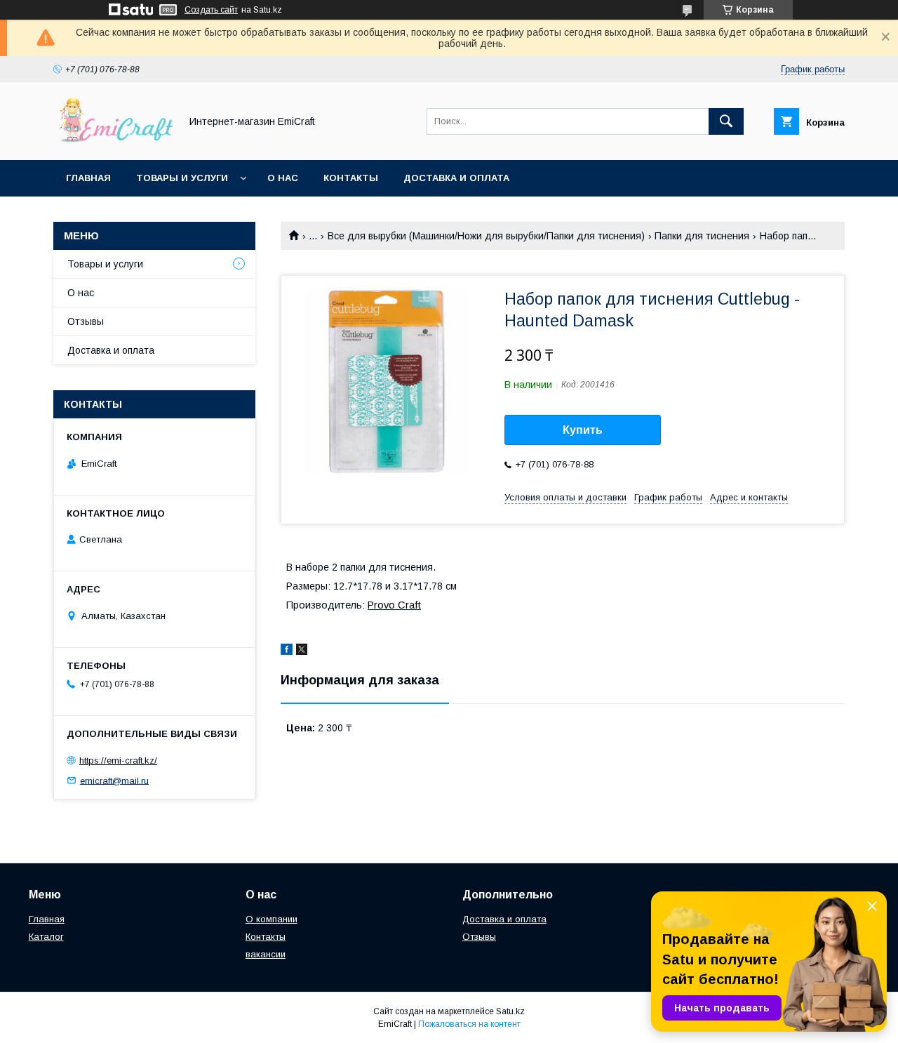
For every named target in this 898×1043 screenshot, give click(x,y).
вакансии (266, 954)
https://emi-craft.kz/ (118, 760)
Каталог (46, 936)
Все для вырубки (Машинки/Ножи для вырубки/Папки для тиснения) (486, 235)
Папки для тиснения (702, 235)
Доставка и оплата (456, 178)
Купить (583, 430)
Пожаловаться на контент (469, 1024)
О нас (282, 178)
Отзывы (85, 321)
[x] (301, 651)
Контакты (350, 178)
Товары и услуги (182, 178)
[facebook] (287, 651)
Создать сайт (211, 10)
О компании (271, 919)
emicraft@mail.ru (114, 780)
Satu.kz (510, 1011)
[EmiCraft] (113, 141)
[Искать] (726, 121)
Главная (88, 178)
